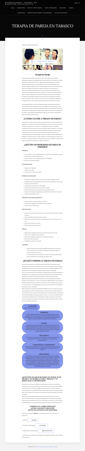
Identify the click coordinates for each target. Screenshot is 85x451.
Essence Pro (37, 446)
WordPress (51, 446)
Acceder (55, 446)
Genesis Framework (45, 446)
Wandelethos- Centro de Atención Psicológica (21, 3)
